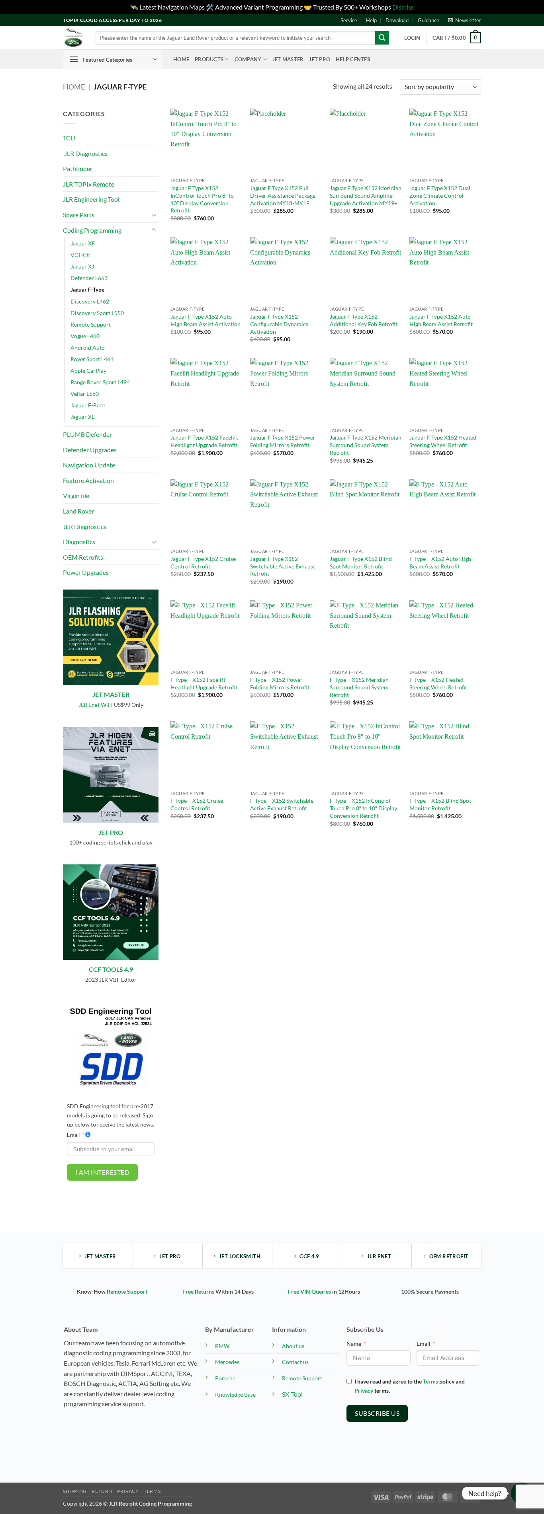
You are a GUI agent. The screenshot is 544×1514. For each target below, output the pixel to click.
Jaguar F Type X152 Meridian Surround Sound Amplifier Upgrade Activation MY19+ (365, 195)
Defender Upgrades (90, 449)
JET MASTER (110, 694)
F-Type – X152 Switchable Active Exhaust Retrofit (281, 804)
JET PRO (110, 832)
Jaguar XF (82, 243)
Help (371, 20)
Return (102, 1491)
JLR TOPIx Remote (88, 184)
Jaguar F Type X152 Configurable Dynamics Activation (279, 324)
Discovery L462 (89, 301)
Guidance (428, 20)
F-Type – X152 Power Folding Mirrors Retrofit (279, 683)
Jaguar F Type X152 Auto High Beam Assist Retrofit (441, 320)
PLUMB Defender (87, 434)
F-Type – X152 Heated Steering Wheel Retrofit (438, 683)
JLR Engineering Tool (91, 199)
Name (353, 1343)
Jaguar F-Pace (87, 405)
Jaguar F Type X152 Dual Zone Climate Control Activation (439, 195)
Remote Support (90, 324)
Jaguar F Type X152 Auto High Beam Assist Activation (205, 320)
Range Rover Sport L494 (100, 382)
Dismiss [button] (403, 7)
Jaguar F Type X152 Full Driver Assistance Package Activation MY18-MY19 (282, 195)
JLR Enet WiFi (95, 704)
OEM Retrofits (83, 557)
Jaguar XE (82, 416)
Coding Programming (92, 230)
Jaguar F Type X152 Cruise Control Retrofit (203, 562)
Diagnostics (79, 541)
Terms (430, 1381)
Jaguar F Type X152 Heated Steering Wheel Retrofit (442, 441)
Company (248, 59)
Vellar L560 (84, 393)
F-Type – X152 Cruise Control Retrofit (196, 804)
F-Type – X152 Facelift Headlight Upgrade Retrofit (203, 683)
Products (209, 59)
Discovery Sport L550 (97, 312)
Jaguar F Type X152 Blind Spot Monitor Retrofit (361, 562)
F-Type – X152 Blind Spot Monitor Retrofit (440, 804)
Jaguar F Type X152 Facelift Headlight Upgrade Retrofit (204, 441)
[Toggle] (154, 215)
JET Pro (319, 59)
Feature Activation (88, 480)
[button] (464, 20)
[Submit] (382, 38)
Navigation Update (89, 465)
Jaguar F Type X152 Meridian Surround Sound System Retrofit (365, 444)
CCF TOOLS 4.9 (111, 969)
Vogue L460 (85, 336)
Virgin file (76, 495)
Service (348, 20)
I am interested (102, 1172)
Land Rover (78, 511)
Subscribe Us (377, 1413)
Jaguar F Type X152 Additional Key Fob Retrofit (363, 320)
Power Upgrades (86, 572)
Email (73, 1135)
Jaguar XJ (82, 266)
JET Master (288, 59)
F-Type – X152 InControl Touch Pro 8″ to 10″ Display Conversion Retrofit (363, 808)
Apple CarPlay (88, 370)
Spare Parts (78, 214)
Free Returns (198, 1291)
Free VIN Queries (309, 1291)
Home (181, 59)
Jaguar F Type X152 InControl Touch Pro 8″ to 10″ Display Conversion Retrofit (202, 199)
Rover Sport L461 (91, 359)
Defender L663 (89, 277)
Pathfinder (77, 168)
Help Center (353, 59)
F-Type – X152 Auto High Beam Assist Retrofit (440, 562)
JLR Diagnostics (85, 153)
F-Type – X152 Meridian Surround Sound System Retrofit (359, 687)
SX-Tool (292, 1394)
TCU (69, 138)
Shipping (75, 1491)
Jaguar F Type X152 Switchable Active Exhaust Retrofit (282, 566)
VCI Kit (79, 254)
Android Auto (87, 347)
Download (397, 20)
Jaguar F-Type (87, 289)
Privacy (363, 1390)
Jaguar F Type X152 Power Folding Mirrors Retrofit (282, 441)
